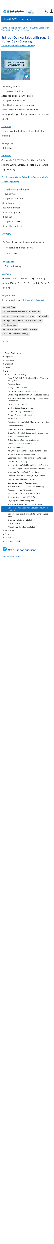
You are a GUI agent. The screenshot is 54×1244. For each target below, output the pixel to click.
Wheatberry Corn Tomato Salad (21, 527)
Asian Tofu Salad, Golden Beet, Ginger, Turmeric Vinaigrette (28, 379)
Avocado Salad (14, 384)
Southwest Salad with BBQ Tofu (21, 497)
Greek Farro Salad (15, 426)
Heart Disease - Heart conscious (20, 316)
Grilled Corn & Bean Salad (18, 436)
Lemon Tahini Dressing (17, 461)
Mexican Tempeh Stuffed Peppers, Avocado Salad (29, 468)
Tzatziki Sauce (14, 523)
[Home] (19, 12)
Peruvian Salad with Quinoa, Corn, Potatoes (26, 476)
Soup (7, 534)
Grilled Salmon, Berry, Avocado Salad (23, 440)
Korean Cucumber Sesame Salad (21, 454)
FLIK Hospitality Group (31, 300)
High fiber (10, 307)
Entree (8, 370)
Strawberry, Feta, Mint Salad (20, 520)
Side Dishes (10, 530)
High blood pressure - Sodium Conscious (23, 320)
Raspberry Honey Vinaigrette (20, 490)
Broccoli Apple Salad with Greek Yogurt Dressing (28, 395)
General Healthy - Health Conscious (21, 329)
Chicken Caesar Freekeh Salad (20, 408)
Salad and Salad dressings (17, 334)
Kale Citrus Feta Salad (17, 447)
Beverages (9, 360)
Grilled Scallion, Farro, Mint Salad (22, 443)
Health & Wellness (14, 19)
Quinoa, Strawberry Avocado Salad (22, 483)
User (51, 11)
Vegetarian (9, 537)
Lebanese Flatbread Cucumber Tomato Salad (27, 458)
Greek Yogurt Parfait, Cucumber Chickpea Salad (28, 433)
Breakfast (9, 363)
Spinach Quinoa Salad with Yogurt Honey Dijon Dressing (25, 29)
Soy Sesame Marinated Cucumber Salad (25, 504)
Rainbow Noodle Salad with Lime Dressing (26, 486)
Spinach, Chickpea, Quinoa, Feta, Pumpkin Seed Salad (28, 515)
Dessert (8, 367)
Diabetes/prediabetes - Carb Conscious (23, 312)
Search (46, 11)
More (32, 19)
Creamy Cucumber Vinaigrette (21, 415)
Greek (44, 316)
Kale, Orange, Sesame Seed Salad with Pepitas (27, 451)
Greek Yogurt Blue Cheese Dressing (23, 429)
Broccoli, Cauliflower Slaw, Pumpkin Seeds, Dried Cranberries (28, 399)
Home (4, 27)
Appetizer (9, 356)
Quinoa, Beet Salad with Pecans (21, 479)
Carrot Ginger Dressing (17, 404)
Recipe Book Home (13, 353)
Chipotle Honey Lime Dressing (21, 411)
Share (5, 341)
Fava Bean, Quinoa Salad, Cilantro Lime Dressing (28, 422)
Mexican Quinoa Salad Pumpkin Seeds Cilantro (28, 465)
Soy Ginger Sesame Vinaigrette (21, 501)
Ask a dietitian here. (11, 556)
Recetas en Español (13, 541)
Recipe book (15, 27)
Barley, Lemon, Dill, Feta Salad (20, 387)
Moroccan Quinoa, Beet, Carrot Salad (23, 472)
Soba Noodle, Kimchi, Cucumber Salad (24, 493)
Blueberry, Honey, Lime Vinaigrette (23, 391)
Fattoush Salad (14, 418)
